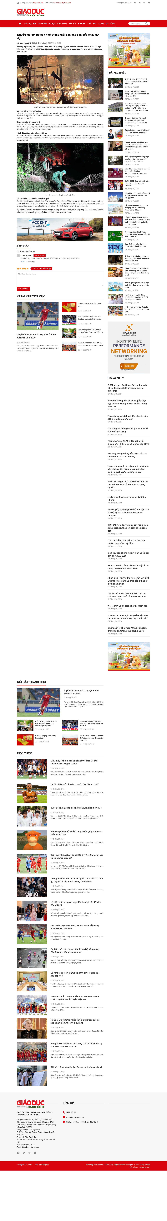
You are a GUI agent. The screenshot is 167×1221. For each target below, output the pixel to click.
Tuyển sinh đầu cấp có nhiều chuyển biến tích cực (76, 807)
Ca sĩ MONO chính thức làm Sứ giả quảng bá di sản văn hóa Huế (91, 738)
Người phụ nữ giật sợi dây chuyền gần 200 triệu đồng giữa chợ (128, 417)
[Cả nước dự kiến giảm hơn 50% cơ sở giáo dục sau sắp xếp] (32, 981)
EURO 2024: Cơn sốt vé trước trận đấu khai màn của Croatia (137, 183)
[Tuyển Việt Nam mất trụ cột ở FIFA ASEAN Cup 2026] (38, 316)
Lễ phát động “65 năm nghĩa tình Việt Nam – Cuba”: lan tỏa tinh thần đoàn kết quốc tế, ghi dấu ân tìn (137, 221)
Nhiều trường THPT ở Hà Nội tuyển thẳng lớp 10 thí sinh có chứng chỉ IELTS (128, 442)
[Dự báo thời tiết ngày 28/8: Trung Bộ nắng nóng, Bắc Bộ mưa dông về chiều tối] (32, 958)
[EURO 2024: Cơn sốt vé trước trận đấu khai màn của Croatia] (115, 185)
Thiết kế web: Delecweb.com (139, 1167)
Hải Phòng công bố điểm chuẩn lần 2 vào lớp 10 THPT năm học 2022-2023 (136, 297)
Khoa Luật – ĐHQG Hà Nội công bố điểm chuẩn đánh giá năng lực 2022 (137, 93)
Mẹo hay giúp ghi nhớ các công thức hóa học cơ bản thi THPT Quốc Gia (137, 234)
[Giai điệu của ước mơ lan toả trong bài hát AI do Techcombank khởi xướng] (115, 173)
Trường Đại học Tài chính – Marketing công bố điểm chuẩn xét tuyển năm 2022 (136, 120)
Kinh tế (81, 24)
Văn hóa (72, 24)
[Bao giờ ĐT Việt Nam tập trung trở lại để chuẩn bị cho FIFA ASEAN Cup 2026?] (32, 1052)
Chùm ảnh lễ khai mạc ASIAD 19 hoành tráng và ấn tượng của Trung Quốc (127, 629)
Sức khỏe (62, 24)
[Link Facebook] (135, 3)
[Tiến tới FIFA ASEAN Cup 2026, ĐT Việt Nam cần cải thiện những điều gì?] (32, 863)
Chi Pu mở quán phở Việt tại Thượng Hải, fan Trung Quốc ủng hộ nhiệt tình (127, 594)
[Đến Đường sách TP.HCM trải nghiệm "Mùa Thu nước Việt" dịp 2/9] (69, 333)
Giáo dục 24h (30, 24)
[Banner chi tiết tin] (60, 229)
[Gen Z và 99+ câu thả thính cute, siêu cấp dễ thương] (115, 248)
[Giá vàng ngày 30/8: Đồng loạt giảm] (69, 307)
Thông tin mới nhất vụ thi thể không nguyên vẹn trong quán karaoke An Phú (137, 258)
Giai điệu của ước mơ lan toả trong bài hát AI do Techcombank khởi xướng (137, 171)
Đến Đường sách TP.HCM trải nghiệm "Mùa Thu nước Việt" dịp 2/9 (90, 332)
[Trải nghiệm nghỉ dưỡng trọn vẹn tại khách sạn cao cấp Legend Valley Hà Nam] (115, 160)
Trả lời (22, 261)
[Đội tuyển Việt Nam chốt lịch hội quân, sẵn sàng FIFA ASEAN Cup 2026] (32, 934)
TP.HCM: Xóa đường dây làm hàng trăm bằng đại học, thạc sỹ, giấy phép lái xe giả (128, 528)
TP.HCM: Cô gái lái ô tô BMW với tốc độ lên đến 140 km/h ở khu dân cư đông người (128, 484)
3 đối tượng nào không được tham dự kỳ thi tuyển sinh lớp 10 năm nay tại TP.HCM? (127, 388)
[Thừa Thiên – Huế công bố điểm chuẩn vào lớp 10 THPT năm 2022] (115, 83)
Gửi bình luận (23, 289)
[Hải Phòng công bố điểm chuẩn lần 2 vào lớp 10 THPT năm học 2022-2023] (115, 299)
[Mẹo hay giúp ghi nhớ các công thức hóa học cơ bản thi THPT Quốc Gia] (115, 236)
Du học (52, 24)
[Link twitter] (140, 3)
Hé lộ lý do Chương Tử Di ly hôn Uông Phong (127, 498)
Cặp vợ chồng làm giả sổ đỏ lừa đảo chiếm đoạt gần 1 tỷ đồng (126, 542)
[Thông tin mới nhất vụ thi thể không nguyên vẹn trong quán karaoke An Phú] (115, 260)
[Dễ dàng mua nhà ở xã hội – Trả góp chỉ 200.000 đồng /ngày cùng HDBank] (115, 209)
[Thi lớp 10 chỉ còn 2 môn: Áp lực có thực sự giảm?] (32, 1076)
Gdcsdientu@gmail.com (62, 3)
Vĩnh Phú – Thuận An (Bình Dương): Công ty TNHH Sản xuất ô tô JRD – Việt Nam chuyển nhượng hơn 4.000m (136, 107)
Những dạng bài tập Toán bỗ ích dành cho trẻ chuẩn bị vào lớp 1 (137, 309)
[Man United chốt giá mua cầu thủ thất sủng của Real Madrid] (69, 320)
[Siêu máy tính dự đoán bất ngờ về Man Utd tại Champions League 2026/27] (32, 769)
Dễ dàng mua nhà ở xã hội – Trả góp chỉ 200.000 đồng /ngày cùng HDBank (136, 207)
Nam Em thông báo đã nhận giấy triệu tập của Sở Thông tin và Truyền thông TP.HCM (127, 403)
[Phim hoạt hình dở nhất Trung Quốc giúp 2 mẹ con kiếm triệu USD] (32, 840)
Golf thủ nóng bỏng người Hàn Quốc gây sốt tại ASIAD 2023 (128, 554)
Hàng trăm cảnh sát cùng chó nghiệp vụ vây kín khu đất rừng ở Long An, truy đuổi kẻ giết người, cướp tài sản (128, 469)
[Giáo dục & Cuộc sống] (30, 16)
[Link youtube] (149, 3)
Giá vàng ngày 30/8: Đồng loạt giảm (45, 737)
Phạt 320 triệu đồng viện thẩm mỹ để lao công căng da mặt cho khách (128, 567)
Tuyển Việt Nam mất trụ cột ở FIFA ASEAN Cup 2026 (81, 692)
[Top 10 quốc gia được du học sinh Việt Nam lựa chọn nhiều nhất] (115, 286)
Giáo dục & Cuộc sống (104, 1165)
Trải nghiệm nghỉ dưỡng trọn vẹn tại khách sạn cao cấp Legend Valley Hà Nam (137, 159)
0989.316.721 (38, 3)
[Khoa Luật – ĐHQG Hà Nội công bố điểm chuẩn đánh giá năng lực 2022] (115, 95)
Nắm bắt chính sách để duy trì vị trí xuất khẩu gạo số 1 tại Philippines (137, 195)
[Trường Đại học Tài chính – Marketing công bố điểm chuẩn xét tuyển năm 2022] (115, 122)
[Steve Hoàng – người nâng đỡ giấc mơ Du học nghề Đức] (115, 134)
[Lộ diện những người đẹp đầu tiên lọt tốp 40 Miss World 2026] (32, 911)
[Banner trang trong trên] (129, 51)
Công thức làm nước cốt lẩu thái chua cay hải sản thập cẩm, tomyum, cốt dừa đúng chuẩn (137, 271)
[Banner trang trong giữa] (129, 348)
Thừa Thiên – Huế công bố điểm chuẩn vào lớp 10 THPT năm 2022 (136, 81)
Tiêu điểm (42, 24)
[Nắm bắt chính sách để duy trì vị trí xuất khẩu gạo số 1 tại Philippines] (115, 197)
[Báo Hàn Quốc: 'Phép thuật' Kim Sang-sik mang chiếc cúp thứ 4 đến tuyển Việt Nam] (32, 1005)
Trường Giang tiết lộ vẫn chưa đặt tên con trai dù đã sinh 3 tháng (127, 455)
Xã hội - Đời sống (106, 24)
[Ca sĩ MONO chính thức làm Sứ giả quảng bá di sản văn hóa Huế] (69, 346)
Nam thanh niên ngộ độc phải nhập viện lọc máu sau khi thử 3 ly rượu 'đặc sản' (128, 617)
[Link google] (144, 3)
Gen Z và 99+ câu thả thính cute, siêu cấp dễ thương (136, 245)
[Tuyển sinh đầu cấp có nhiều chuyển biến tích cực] (32, 816)
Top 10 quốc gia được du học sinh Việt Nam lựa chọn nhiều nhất (137, 285)
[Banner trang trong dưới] (129, 657)
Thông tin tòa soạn (124, 3)
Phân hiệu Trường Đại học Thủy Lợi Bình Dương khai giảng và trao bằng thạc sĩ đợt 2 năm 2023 (129, 581)
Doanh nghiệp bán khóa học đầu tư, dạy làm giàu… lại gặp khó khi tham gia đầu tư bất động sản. (137, 145)
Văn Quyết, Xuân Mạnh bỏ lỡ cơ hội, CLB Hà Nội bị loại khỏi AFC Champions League (128, 512)
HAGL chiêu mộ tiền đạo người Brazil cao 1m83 (75, 784)
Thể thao (91, 24)
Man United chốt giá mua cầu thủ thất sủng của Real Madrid (91, 723)
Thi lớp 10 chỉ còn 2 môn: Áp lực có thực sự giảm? (76, 1067)
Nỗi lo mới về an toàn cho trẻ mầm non (127, 606)
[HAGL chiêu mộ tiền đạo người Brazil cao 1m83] (32, 793)
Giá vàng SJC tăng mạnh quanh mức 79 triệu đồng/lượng (128, 430)
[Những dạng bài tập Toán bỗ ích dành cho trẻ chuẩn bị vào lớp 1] (115, 311)
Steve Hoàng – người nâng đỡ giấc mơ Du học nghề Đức (137, 131)
